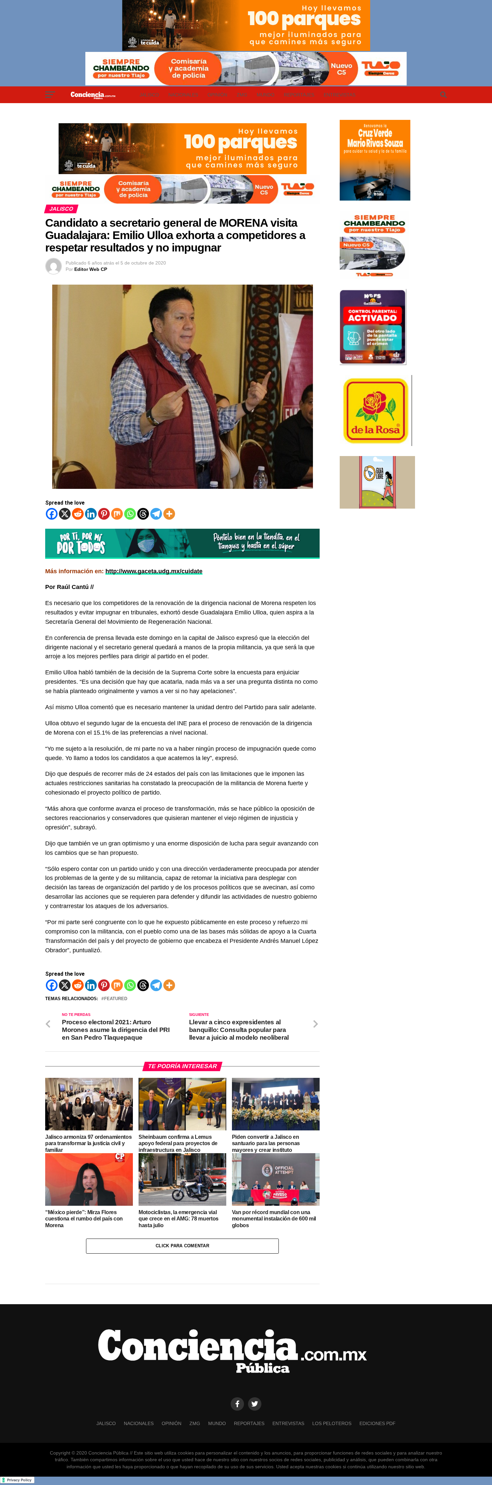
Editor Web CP (90, 269)
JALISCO (149, 94)
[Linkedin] (91, 514)
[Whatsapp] (130, 514)
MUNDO (265, 94)
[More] (169, 514)
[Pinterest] (104, 514)
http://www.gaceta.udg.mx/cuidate (153, 571)
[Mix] (117, 514)
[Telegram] (156, 514)
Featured (115, 999)
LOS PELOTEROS (331, 1423)
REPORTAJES (299, 94)
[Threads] (143, 514)
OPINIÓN (217, 94)
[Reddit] (78, 514)
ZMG (242, 94)
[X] (65, 514)
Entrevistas (339, 94)
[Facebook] (52, 514)
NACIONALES (183, 94)
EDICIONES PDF (377, 1423)
